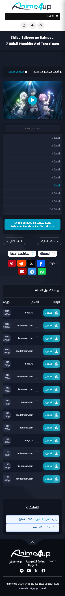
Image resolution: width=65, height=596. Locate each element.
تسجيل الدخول (43, 519)
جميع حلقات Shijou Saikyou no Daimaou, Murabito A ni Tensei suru (32, 224)
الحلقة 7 (55, 185)
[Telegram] (21, 570)
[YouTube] (28, 570)
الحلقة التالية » (14, 241)
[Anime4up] (31, 7)
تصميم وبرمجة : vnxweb (32, 588)
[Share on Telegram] (32, 271)
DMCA (52, 561)
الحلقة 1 (55, 137)
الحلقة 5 (55, 169)
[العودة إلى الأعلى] (32, 543)
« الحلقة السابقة (49, 241)
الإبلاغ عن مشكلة (16, 71)
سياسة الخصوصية (35, 561)
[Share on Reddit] (21, 263)
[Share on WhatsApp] (42, 271)
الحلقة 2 (55, 145)
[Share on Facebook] (41, 263)
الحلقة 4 (55, 161)
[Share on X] (31, 263)
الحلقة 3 (55, 153)
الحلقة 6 (55, 177)
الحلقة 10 (55, 209)
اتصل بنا (32, 565)
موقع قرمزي (15, 561)
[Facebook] (43, 570)
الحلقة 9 (55, 201)
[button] (40, 25)
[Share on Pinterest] (12, 263)
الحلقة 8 (55, 193)
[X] (36, 570)
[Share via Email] (22, 271)
